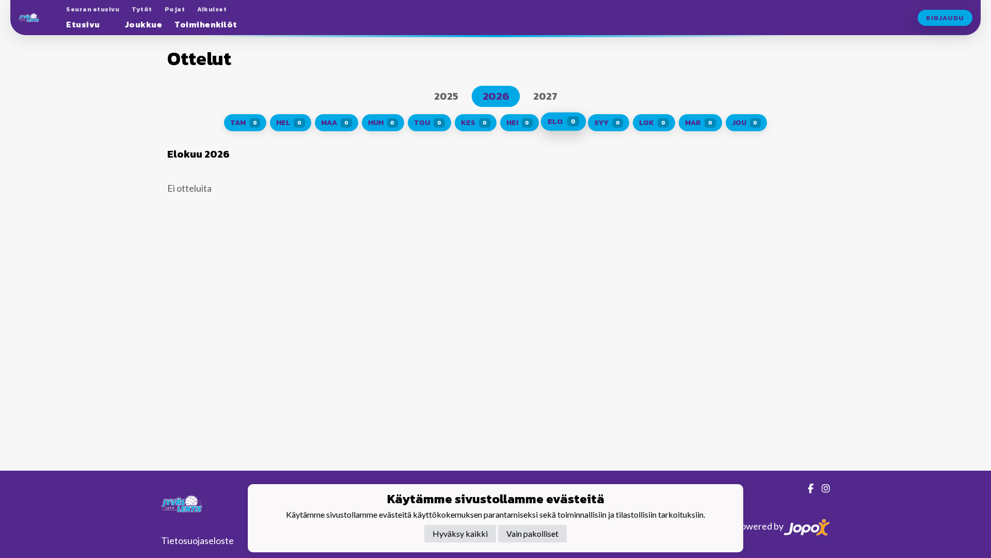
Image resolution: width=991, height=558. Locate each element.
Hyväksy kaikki (460, 533)
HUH (381, 122)
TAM (243, 122)
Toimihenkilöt (205, 24)
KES (474, 122)
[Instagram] (821, 488)
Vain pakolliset (532, 533)
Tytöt (142, 9)
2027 (545, 96)
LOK (652, 122)
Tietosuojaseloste (197, 540)
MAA (334, 122)
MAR (698, 122)
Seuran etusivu (92, 9)
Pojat (175, 9)
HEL (288, 122)
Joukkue (144, 24)
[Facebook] (806, 488)
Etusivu (83, 24)
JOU (745, 122)
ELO (562, 122)
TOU (427, 122)
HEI (518, 122)
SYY (607, 122)
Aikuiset (212, 9)
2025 (446, 96)
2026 (495, 96)
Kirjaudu (945, 18)
